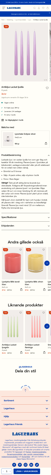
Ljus (29, 20)
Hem (3, 20)
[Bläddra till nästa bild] (47, 263)
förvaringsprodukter (15, 454)
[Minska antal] (3, 471)
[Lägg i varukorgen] (46, 143)
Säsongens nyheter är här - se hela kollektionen (25, 14)
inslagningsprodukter (10, 457)
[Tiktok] (37, 464)
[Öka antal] (10, 471)
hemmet (18, 452)
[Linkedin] (31, 464)
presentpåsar (38, 454)
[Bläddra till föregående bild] (4, 263)
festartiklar (26, 457)
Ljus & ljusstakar (20, 20)
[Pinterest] (19, 464)
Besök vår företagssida (37, 2)
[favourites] (43, 8)
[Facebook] (14, 464)
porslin (29, 454)
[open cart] (48, 8)
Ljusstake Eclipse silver (25, 134)
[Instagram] (25, 464)
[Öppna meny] (3, 8)
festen (28, 452)
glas (24, 454)
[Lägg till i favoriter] (47, 88)
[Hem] (14, 8)
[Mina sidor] (39, 8)
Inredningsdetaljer (39, 452)
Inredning (10, 20)
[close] (49, 13)
